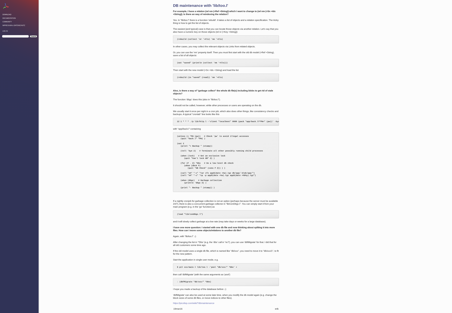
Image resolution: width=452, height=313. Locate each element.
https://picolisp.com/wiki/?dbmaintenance (193, 303)
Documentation (9, 18)
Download (6, 14)
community (7, 22)
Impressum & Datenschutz (13, 25)
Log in (5, 31)
